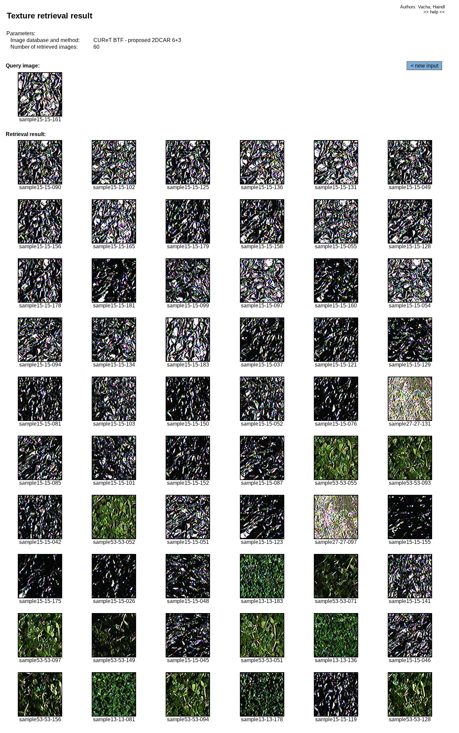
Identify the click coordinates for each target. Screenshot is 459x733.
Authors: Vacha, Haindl (422, 6)
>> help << (434, 11)
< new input (424, 66)
